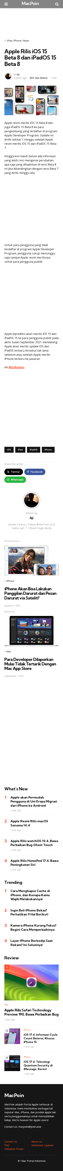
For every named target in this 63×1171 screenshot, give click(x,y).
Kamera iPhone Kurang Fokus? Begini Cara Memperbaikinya (33, 927)
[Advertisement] (31, 21)
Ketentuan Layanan (42, 1145)
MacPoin (30, 3)
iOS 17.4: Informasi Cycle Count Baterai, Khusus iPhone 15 (41, 1038)
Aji (18, 74)
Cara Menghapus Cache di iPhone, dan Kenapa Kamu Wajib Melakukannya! (30, 895)
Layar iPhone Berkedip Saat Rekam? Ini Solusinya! (31, 943)
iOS (9, 449)
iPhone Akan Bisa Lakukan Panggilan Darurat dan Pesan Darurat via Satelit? (30, 593)
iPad (9, 40)
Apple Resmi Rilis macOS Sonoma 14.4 (29, 823)
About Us (36, 1141)
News (26, 40)
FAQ (6, 1145)
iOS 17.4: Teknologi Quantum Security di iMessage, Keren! (38, 1065)
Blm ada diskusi (38, 77)
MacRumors (16, 367)
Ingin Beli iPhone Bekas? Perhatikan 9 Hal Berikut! (29, 912)
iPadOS (33, 449)
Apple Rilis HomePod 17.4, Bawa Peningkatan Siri (34, 863)
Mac (9, 651)
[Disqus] (31, 730)
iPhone (17, 40)
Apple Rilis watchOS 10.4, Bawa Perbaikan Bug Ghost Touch (34, 843)
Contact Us (10, 1141)
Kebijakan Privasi (13, 1149)
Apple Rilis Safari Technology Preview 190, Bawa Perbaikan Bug (31, 1012)
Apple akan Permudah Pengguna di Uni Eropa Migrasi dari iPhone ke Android (33, 801)
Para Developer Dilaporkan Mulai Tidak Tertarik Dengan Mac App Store (30, 664)
